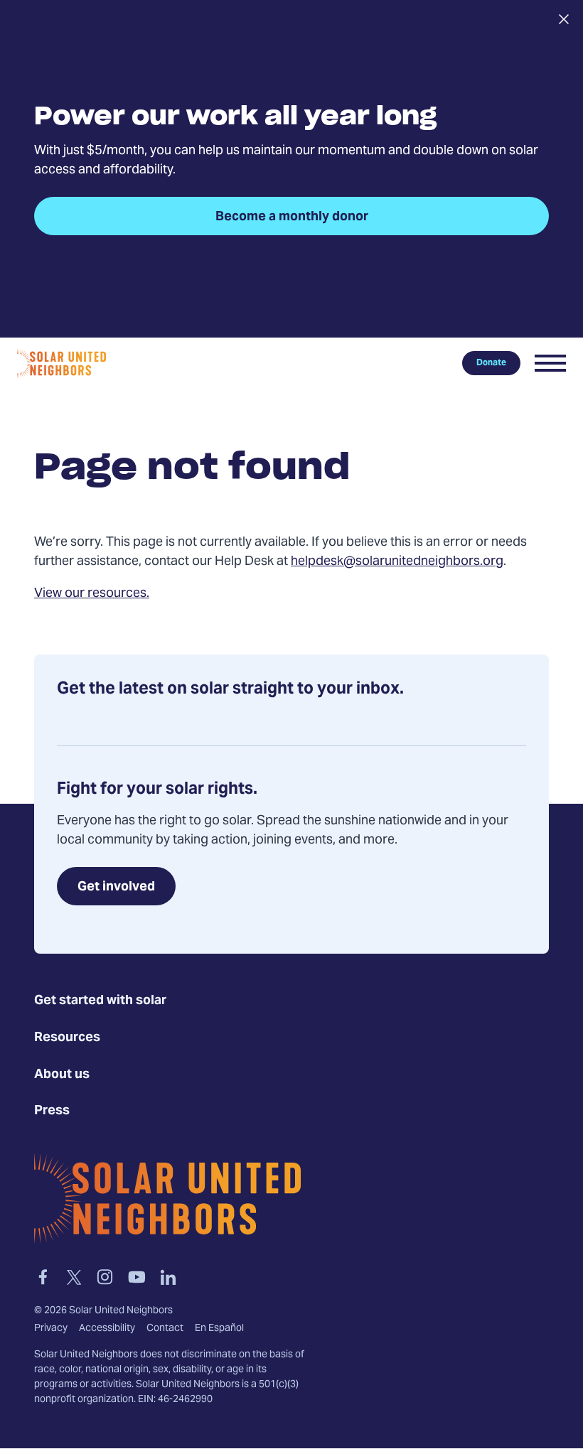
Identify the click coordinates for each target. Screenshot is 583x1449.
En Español (219, 1329)
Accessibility (107, 1329)
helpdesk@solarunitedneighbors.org (397, 562)
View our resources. (91, 594)
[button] (550, 363)
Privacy (51, 1329)
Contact (164, 1329)
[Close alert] (563, 19)
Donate (491, 363)
